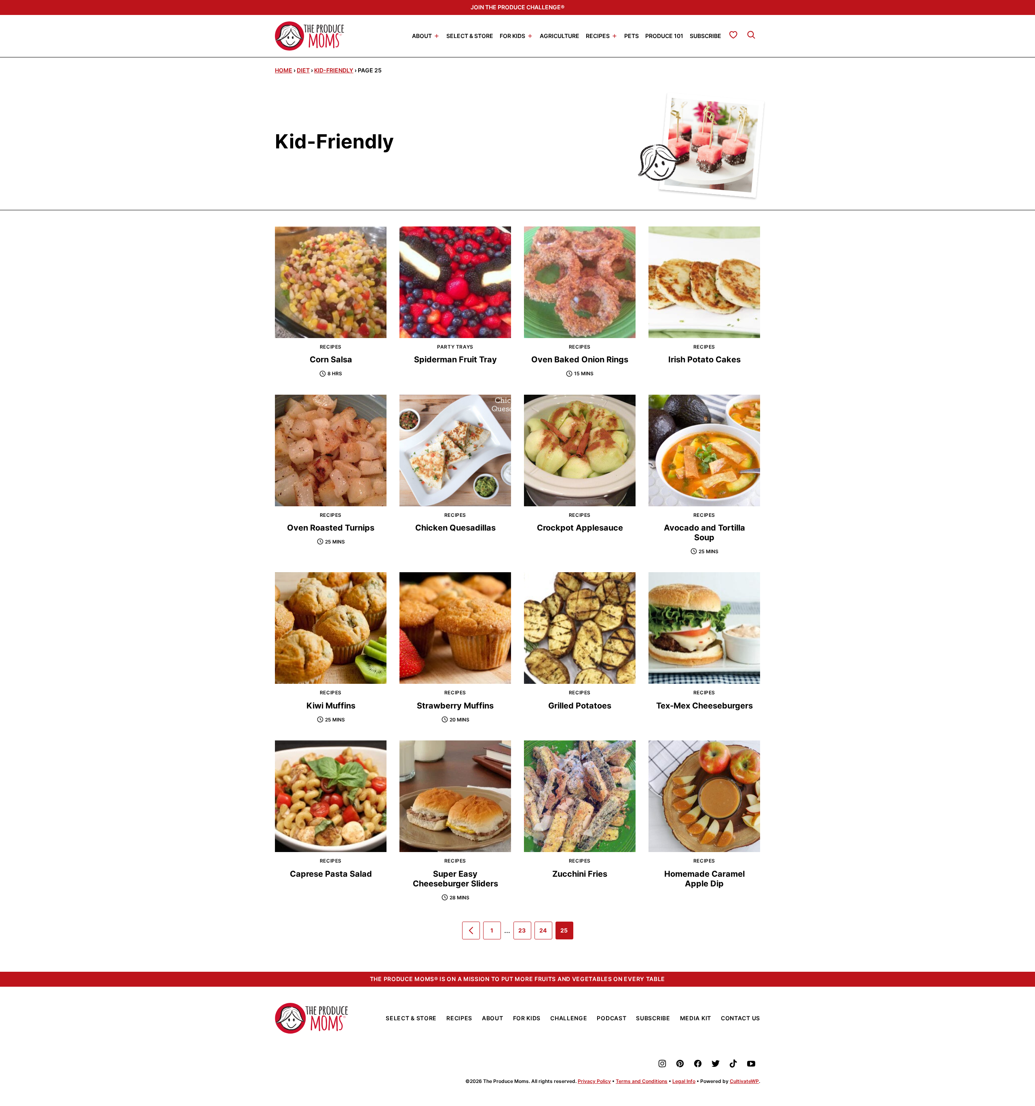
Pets (631, 35)
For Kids (512, 35)
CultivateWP (744, 1081)
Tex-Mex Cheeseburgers (704, 706)
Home (283, 70)
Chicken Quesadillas (455, 528)
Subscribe (705, 35)
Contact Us (740, 1018)
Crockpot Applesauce (580, 528)
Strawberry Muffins (455, 706)
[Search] (751, 35)
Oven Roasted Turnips (330, 528)
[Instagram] (662, 1063)
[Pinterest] (680, 1063)
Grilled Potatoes (579, 706)
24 (545, 933)
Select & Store (469, 35)
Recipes (598, 35)
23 (524, 933)
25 (566, 933)
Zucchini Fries (579, 874)
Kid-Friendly (333, 70)
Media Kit (695, 1018)
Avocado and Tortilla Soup (704, 532)
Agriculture (559, 35)
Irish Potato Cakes (704, 359)
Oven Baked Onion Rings (579, 359)
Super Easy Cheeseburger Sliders (455, 878)
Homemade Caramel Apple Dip (704, 878)
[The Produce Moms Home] (309, 36)
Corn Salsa (331, 359)
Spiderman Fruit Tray (455, 359)
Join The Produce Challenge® (517, 7)
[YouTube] (751, 1063)
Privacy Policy (594, 1081)
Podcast (611, 1018)
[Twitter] (715, 1063)
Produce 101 (664, 35)
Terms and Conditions (641, 1081)
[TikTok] (733, 1063)
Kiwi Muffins (330, 706)
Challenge (568, 1018)
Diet (303, 70)
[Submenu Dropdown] (436, 36)
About (422, 35)
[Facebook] (698, 1063)
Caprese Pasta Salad (331, 874)
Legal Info (683, 1081)
